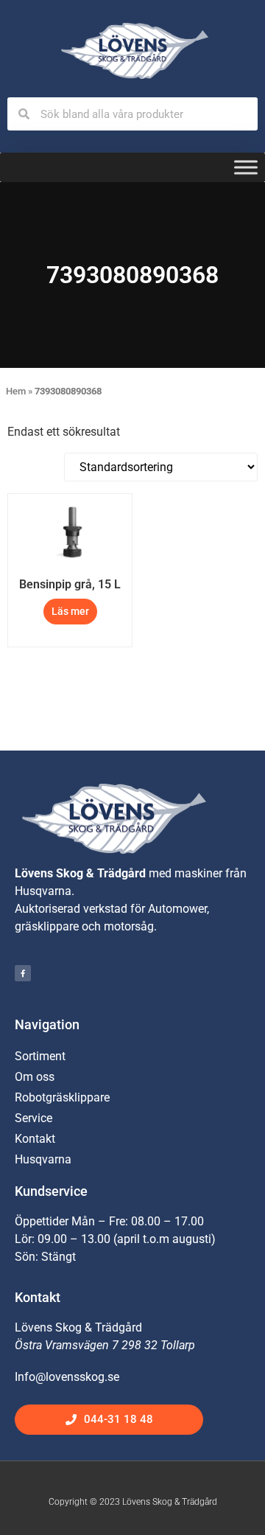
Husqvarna (43, 1159)
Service (33, 1118)
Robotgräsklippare (62, 1097)
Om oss (34, 1077)
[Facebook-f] (23, 973)
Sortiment (40, 1056)
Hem (16, 391)
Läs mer (70, 611)
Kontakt (35, 1139)
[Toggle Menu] (246, 168)
